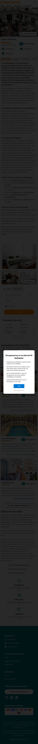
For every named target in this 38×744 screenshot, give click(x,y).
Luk (19, 386)
